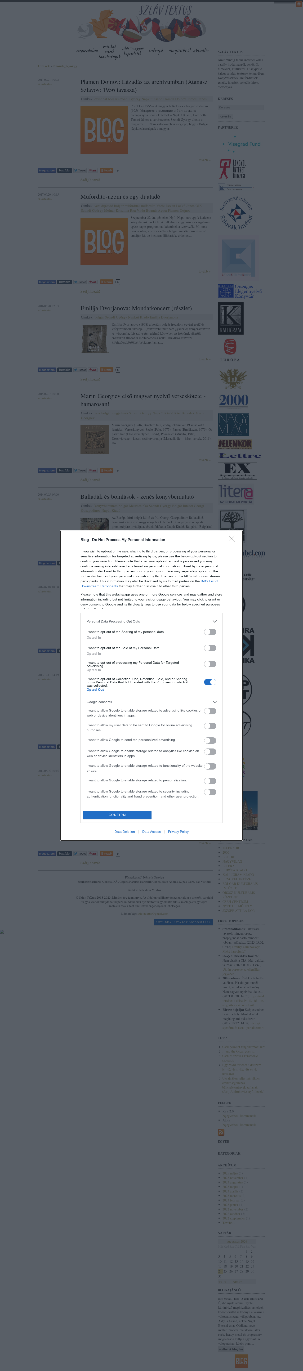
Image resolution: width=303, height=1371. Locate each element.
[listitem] (151, 621)
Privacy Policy (178, 831)
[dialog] (151, 685)
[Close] (233, 540)
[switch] (210, 632)
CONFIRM (117, 815)
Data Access (151, 831)
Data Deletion (125, 831)
